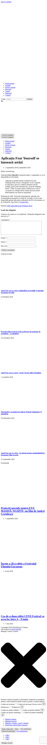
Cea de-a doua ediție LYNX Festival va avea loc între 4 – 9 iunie (22, 618)
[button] (23, 665)
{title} (7, 735)
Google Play (24, 202)
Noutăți (7, 85)
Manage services (11, 721)
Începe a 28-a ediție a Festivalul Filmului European (18, 565)
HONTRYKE (16, 629)
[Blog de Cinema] (23, 18)
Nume (3, 238)
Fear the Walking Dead (24, 206)
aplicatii (13, 206)
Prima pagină (9, 83)
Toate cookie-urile (7, 729)
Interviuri (8, 93)
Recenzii (8, 89)
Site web (4, 246)
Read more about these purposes (16, 725)
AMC (9, 206)
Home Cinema (10, 87)
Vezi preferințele (26, 729)
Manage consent (7, 743)
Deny (16, 729)
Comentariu (5, 220)
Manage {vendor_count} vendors (16, 723)
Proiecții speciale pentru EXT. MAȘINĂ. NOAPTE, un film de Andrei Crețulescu (23, 511)
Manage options (10, 719)
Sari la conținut (6, 2)
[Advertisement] (23, 56)
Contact (8, 95)
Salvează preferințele (8, 731)
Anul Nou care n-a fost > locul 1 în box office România (21, 373)
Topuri (7, 91)
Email (3, 242)
